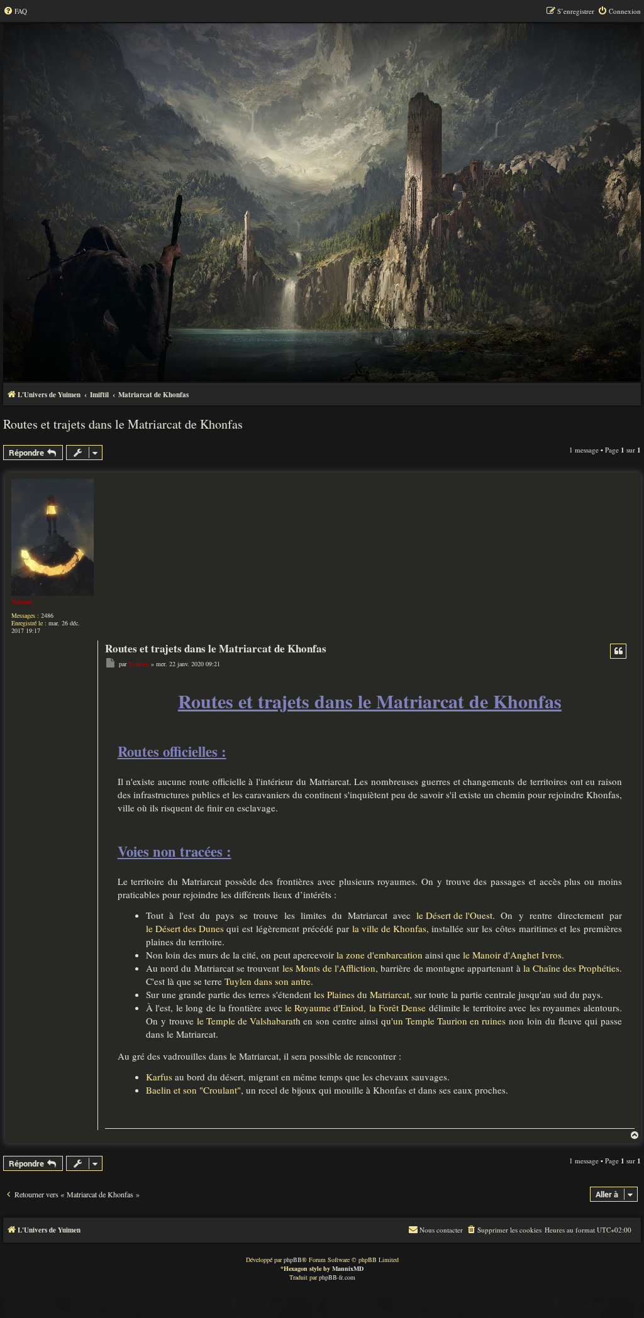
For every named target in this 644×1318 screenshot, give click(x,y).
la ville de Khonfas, (390, 928)
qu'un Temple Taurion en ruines (443, 1020)
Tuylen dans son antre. (269, 981)
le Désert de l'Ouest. (455, 915)
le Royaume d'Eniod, (325, 1007)
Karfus (159, 1076)
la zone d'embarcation (379, 954)
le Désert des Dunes (185, 928)
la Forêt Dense (397, 1007)
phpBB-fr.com (337, 1277)
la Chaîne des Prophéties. (572, 968)
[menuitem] (15, 11)
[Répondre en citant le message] (618, 651)
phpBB (293, 1259)
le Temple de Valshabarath (249, 1020)
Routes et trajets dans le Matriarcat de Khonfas (123, 423)
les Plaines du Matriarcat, (363, 994)
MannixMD (348, 1268)
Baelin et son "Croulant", (194, 1090)
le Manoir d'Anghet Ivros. (513, 954)
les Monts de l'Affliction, (330, 968)
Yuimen (21, 601)
